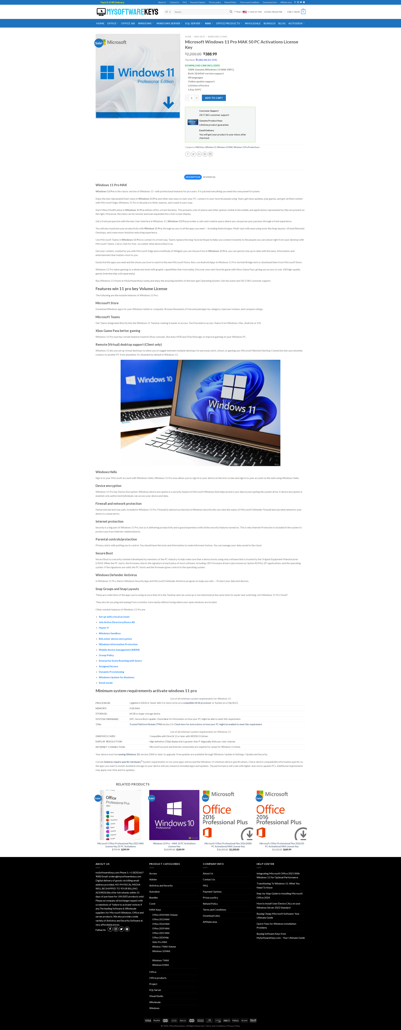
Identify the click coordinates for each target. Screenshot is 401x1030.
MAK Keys (199, 36)
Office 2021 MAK (161, 933)
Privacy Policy (233, 1026)
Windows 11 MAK (217, 36)
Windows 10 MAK (161, 951)
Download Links (270, 2)
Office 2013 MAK (161, 919)
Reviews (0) (209, 177)
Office (111, 23)
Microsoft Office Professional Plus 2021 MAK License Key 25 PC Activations (120, 845)
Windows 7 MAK (160, 960)
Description (193, 177)
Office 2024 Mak (160, 937)
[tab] (193, 177)
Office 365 (128, 23)
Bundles (270, 23)
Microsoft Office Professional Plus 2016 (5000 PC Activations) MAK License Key (228, 845)
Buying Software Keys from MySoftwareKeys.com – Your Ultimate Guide (281, 935)
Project (153, 983)
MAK (208, 23)
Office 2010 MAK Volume (165, 915)
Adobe (153, 879)
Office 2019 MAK (161, 928)
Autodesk (295, 23)
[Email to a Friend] (199, 154)
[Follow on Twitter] (301, 2)
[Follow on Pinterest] (304, 2)
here (166, 719)
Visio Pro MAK (159, 942)
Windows (145, 23)
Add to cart (214, 97)
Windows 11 (210, 147)
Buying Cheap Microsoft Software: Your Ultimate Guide (278, 915)
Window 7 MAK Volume (164, 946)
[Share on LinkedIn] (210, 154)
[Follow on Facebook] (295, 2)
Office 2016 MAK (161, 924)
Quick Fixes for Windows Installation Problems (276, 925)
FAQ (185, 2)
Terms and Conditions (249, 2)
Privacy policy (215, 2)
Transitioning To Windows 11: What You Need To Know (278, 885)
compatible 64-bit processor (197, 703)
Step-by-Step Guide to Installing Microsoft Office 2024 (280, 895)
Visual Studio (156, 995)
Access (153, 873)
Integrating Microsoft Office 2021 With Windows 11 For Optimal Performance (278, 875)
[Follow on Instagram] (298, 2)
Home (100, 23)
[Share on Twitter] (193, 154)
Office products (228, 23)
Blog (282, 23)
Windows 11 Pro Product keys (247, 147)
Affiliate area (286, 2)
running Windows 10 (129, 754)
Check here (180, 724)
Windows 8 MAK (160, 965)
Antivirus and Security (161, 885)
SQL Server (192, 23)
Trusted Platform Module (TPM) (145, 724)
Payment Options (197, 2)
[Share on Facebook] (187, 154)
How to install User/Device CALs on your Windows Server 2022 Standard (278, 905)
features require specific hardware (122, 761)
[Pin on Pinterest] (204, 154)
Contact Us (174, 2)
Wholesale (253, 23)
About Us (162, 2)
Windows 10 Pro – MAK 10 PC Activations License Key (174, 845)
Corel (152, 903)
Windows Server (168, 23)
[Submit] (231, 12)
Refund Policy (230, 2)
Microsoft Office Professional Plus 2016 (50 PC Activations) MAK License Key (282, 845)
